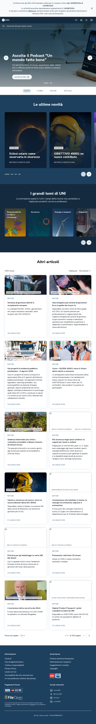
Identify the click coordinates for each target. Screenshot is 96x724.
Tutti (26, 91)
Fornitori (8, 658)
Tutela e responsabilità (14, 665)
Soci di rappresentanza (14, 662)
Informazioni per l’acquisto (60, 662)
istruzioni (32, 704)
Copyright (54, 668)
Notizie (53, 91)
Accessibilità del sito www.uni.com (19, 675)
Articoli (68, 91)
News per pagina (11, 635)
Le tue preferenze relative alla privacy (20, 678)
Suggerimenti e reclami (59, 665)
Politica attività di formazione (62, 658)
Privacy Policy (10, 668)
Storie (40, 91)
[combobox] (48, 26)
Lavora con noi (10, 672)
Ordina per (73, 271)
